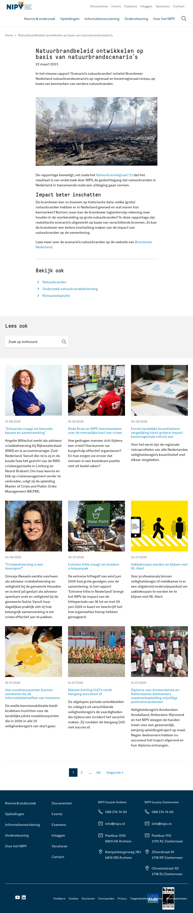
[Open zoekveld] (184, 19)
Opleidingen (70, 19)
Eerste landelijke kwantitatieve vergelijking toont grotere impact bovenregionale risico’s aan (157, 433)
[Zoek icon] (64, 342)
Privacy (122, 898)
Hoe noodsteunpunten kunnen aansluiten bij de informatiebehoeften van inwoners (32, 694)
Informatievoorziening (102, 19)
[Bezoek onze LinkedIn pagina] (23, 898)
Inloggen (146, 6)
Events (116, 6)
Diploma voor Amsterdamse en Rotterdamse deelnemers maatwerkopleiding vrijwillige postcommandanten (155, 696)
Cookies (73, 898)
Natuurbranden (54, 282)
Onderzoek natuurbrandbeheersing (70, 289)
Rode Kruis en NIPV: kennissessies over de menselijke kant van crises (95, 431)
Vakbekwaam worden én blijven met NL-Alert (159, 566)
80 (97, 774)
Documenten (99, 6)
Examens (130, 6)
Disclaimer (88, 898)
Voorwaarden (106, 898)
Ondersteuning (136, 19)
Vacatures (163, 6)
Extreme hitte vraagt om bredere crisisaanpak (93, 566)
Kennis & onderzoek (39, 19)
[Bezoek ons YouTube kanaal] (17, 898)
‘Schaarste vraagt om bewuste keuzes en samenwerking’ (29, 431)
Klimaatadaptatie (56, 296)
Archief (158, 898)
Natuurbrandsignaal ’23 (114, 175)
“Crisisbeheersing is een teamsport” (24, 566)
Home (9, 35)
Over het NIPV (164, 19)
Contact (179, 6)
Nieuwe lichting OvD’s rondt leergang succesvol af (90, 692)
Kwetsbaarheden (176, 898)
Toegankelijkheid (140, 898)
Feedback (59, 898)
